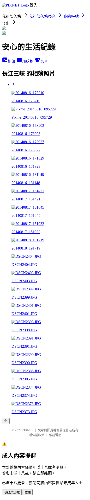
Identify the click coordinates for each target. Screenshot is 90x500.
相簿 (12, 61)
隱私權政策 (36, 435)
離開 (27, 492)
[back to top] (6, 421)
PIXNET (27, 430)
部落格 (28, 61)
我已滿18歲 (12, 492)
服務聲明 (55, 435)
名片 (44, 61)
